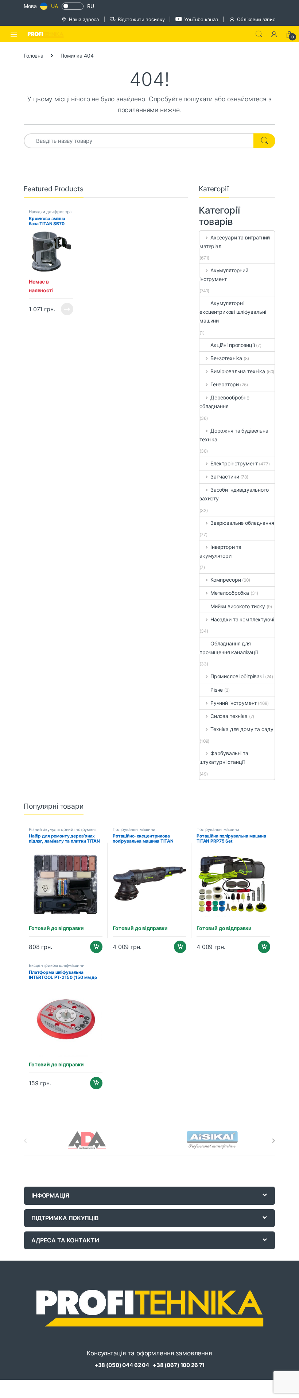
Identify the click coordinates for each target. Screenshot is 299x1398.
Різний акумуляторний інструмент (63, 829)
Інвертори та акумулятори (220, 551)
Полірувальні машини (134, 829)
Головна (33, 55)
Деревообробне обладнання (224, 401)
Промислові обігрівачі (237, 676)
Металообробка (229, 593)
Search (259, 34)
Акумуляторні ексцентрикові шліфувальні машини (232, 312)
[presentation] (273, 1140)
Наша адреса (84, 19)
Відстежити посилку (141, 19)
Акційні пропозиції (232, 345)
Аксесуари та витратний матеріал (234, 241)
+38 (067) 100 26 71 (179, 1365)
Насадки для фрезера (50, 211)
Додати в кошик (93, 947)
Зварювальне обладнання (242, 523)
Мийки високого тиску (237, 606)
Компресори (225, 580)
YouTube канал (201, 19)
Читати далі (65, 309)
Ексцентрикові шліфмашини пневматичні (57, 967)
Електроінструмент (233, 463)
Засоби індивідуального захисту (234, 494)
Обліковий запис (256, 19)
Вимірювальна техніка (237, 371)
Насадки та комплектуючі (242, 619)
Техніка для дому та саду (241, 729)
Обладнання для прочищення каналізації (228, 647)
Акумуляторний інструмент (223, 274)
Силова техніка (229, 716)
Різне (216, 690)
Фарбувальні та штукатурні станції (223, 757)
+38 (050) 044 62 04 (121, 1365)
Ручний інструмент (233, 703)
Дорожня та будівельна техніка (233, 434)
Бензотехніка (226, 358)
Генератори (224, 384)
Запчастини (224, 476)
